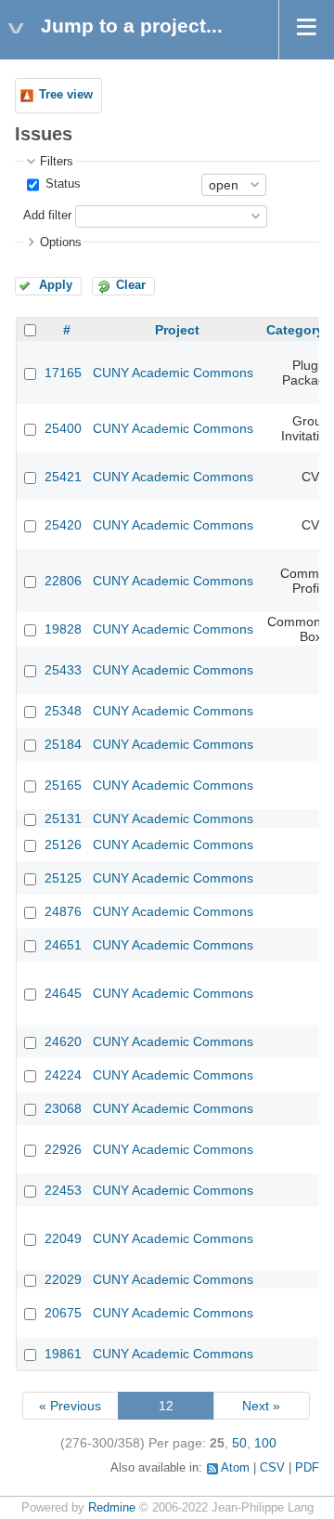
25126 (63, 844)
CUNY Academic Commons (173, 372)
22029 (63, 1279)
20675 (63, 1312)
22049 (63, 1238)
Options (61, 242)
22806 (63, 580)
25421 (63, 476)
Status (61, 183)
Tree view (66, 94)
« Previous (70, 1405)
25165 (63, 785)
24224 (63, 1074)
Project (177, 329)
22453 (63, 1190)
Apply (55, 285)
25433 (63, 669)
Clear (131, 285)
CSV (272, 1467)
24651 (63, 944)
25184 (63, 744)
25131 (63, 818)
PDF (307, 1467)
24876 (63, 911)
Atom (235, 1467)
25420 (63, 524)
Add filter (47, 215)
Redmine (111, 1507)
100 (265, 1442)
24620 (63, 1041)
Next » (261, 1405)
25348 (63, 710)
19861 (63, 1353)
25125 (63, 878)
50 (239, 1442)
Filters (56, 161)
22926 (63, 1149)
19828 (63, 629)
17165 (63, 372)
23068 (63, 1108)
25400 (63, 428)
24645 (63, 993)
